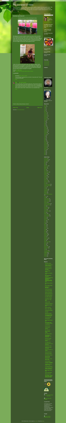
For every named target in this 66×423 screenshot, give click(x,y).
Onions (45, 225)
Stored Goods (46, 246)
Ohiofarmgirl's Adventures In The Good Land (48, 336)
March (45, 105)
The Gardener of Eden (23, 4)
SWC (45, 249)
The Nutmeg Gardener (48, 366)
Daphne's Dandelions (48, 292)
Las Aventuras (47, 324)
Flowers (45, 196)
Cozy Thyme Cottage (48, 290)
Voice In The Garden (48, 372)
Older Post (39, 107)
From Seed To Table (48, 298)
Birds (45, 164)
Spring (45, 244)
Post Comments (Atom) (20, 109)
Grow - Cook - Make (48, 308)
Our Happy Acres (48, 342)
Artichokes (45, 158)
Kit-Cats (45, 217)
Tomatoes (31, 71)
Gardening (45, 202)
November (45, 116)
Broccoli (45, 170)
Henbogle (46, 311)
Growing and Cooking (48, 310)
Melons (45, 224)
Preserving (45, 234)
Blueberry (45, 168)
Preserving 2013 (46, 61)
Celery (45, 178)
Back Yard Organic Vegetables (48, 276)
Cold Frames (46, 181)
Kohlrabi (45, 218)
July (44, 107)
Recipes (45, 239)
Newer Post (15, 107)
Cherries (45, 179)
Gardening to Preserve (49, 303)
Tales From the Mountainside (47, 357)
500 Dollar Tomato (48, 263)
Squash (45, 245)
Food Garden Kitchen (48, 295)
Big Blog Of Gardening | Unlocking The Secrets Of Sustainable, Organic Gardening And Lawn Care (49, 279)
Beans (45, 162)
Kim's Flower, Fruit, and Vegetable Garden (48, 323)
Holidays (45, 213)
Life (44, 223)
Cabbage (45, 173)
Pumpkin (45, 235)
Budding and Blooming (47, 287)
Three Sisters (46, 250)
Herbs (45, 212)
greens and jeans (48, 307)
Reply (16, 79)
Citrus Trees (46, 180)
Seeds (45, 240)
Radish (45, 236)
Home (27, 107)
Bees (45, 163)
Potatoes (45, 233)
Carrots (45, 175)
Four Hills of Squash (48, 296)
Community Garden (47, 184)
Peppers (45, 230)
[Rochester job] (48, 395)
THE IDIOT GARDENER (49, 362)
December (45, 115)
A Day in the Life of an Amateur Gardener (48, 265)
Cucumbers (46, 189)
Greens (45, 209)
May (44, 123)
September (45, 118)
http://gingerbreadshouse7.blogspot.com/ (48, 315)
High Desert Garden (48, 313)
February (45, 112)
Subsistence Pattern (48, 353)
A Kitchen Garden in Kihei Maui (48, 269)
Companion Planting (47, 185)
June (45, 122)
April (44, 110)
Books (45, 169)
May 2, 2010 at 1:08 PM (23, 75)
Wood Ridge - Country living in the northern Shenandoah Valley (48, 376)
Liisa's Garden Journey (47, 328)
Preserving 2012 (46, 62)
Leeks (45, 220)
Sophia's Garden (27, 71)
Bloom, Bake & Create (48, 285)
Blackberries (46, 165)
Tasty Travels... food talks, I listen (48, 359)
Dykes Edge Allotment (48, 293)
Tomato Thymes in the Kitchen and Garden (48, 368)
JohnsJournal (47, 318)
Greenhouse (46, 208)
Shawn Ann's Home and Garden (48, 348)
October (45, 117)
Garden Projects (46, 201)
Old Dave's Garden (48, 338)
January (45, 128)
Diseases (45, 191)
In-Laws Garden (17, 71)
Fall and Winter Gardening (48, 194)
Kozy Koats (22, 71)
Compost (45, 186)
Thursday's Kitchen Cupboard (47, 252)
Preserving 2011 (46, 63)
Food (45, 197)
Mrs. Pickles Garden (48, 333)
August (45, 106)
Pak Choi (45, 228)
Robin (16, 82)
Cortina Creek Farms (48, 289)
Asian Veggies (46, 159)
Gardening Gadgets (47, 203)
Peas (45, 229)
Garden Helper (46, 198)
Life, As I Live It (47, 326)
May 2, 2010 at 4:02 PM (22, 82)
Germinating (46, 207)
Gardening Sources (47, 204)
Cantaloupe (46, 174)
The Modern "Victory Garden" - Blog (48, 364)
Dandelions (46, 190)
